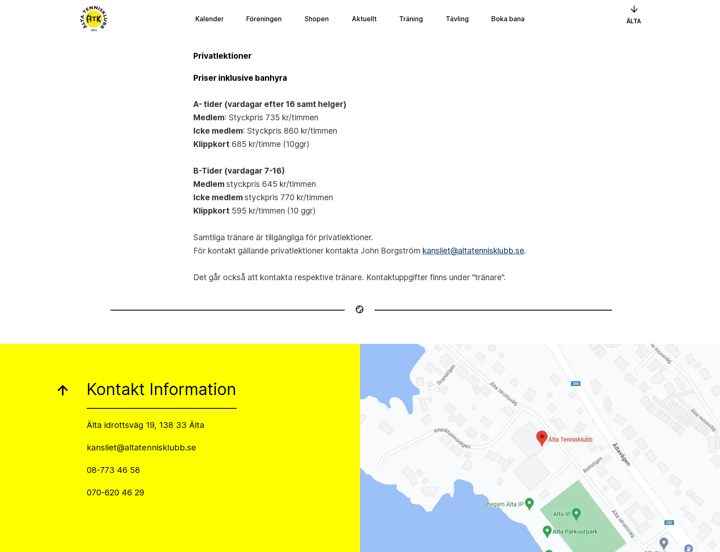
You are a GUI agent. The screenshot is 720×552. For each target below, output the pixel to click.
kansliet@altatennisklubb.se (473, 251)
